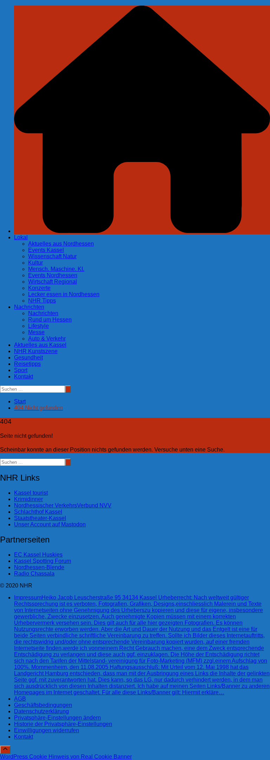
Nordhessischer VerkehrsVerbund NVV (62, 505)
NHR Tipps (42, 301)
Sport (20, 370)
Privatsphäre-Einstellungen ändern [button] (57, 718)
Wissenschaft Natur (52, 256)
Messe (36, 332)
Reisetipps (27, 364)
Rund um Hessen (50, 320)
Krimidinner (28, 499)
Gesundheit (28, 357)
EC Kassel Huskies (38, 555)
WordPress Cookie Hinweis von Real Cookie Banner (66, 757)
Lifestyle (38, 326)
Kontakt (23, 376)
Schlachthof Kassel (38, 512)
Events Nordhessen (52, 275)
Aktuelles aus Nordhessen (61, 244)
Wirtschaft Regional (52, 282)
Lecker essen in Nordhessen (63, 294)
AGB (20, 699)
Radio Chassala (34, 574)
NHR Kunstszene (36, 351)
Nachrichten (29, 307)
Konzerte (39, 288)
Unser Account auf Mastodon (50, 524)
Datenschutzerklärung (41, 711)
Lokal (21, 237)
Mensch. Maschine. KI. (56, 269)
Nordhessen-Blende (39, 567)
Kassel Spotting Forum (42, 561)
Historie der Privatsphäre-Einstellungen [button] (63, 724)
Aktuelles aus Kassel (40, 345)
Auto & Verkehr (47, 339)
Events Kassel (46, 250)
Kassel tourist (31, 493)
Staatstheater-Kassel (40, 518)
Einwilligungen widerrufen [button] (46, 730)
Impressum (142, 645)
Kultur (35, 263)
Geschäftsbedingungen (43, 705)
